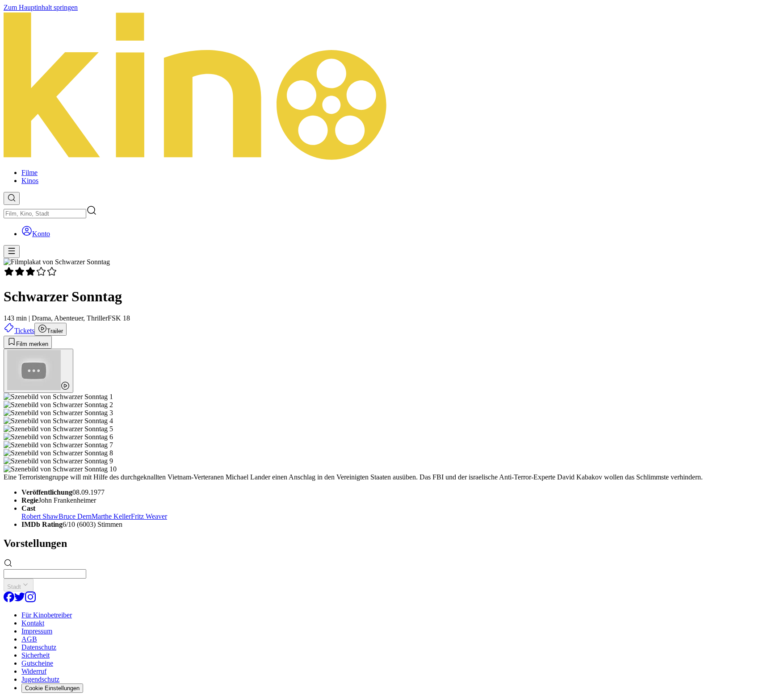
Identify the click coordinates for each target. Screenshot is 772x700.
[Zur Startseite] (386, 87)
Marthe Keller (111, 516)
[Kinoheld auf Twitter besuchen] (19, 600)
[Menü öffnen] (12, 251)
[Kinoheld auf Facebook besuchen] (9, 600)
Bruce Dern (75, 516)
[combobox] (45, 213)
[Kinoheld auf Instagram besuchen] (30, 600)
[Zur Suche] (12, 198)
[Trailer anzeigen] (38, 371)
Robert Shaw (40, 516)
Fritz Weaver (149, 516)
